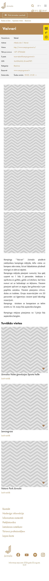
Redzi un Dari (5, 21)
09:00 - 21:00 (29, 75)
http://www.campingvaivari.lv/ (25, 47)
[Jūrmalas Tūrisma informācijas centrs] (7, 5)
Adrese (3, 43)
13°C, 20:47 (40, 11)
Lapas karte (8, 536)
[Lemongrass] (24, 407)
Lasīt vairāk (5, 379)
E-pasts (3, 57)
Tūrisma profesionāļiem (14, 531)
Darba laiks (5, 75)
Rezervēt (4, 70)
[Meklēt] (33, 6)
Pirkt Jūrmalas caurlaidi (16, 15)
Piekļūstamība (9, 522)
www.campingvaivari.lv (22, 70)
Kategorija (4, 66)
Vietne (3, 47)
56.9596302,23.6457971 (23, 61)
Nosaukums (5, 38)
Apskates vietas (17, 21)
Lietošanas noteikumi (12, 527)
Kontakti (6, 509)
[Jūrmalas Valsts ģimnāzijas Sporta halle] (24, 350)
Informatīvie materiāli (13, 518)
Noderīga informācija (13, 513)
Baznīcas (28, 21)
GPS (2, 61)
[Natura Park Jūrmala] (24, 464)
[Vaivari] (24, 105)
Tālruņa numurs (6, 52)
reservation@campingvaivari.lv (24, 57)
